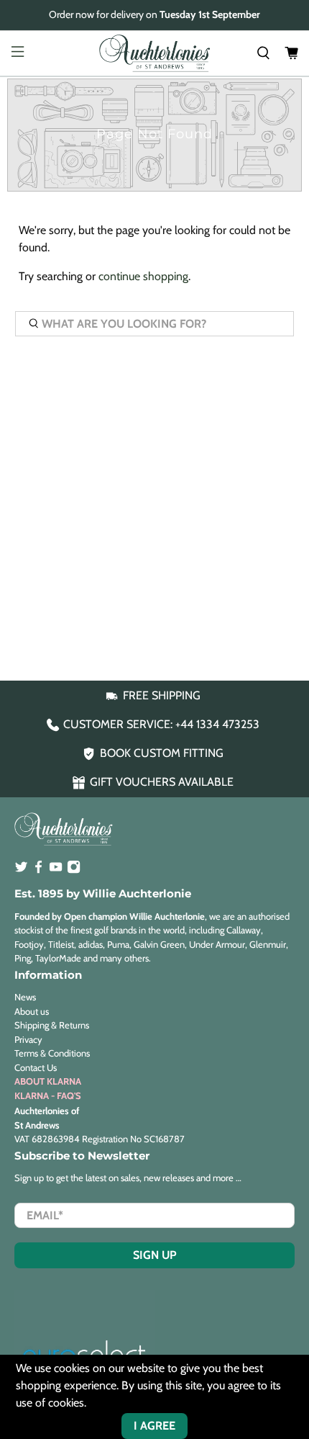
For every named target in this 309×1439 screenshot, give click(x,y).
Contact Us (35, 1067)
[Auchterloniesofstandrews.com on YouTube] (56, 870)
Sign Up (155, 1255)
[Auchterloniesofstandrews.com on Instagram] (73, 870)
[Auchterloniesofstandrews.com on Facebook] (38, 870)
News (25, 997)
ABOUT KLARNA (47, 1081)
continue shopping (143, 276)
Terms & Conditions (52, 1053)
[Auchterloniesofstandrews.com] (155, 53)
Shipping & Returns (51, 1025)
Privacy (28, 1039)
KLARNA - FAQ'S (47, 1095)
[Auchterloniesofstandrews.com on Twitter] (21, 870)
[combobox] (155, 323)
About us (31, 1011)
